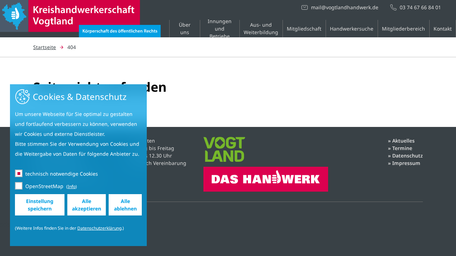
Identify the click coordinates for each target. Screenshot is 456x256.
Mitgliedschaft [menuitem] (304, 28)
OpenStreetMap (44, 186)
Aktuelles (403, 140)
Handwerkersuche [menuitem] (351, 28)
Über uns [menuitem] (185, 28)
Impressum (406, 163)
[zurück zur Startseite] (80, 32)
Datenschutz (407, 155)
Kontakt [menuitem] (443, 28)
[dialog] (78, 165)
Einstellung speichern (39, 205)
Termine (402, 148)
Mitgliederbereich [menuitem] (403, 28)
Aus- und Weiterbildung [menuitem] (261, 28)
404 (71, 47)
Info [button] (72, 186)
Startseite (44, 47)
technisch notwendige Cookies (61, 173)
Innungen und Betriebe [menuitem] (220, 28)
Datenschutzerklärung (99, 228)
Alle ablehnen (125, 205)
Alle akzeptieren (86, 205)
